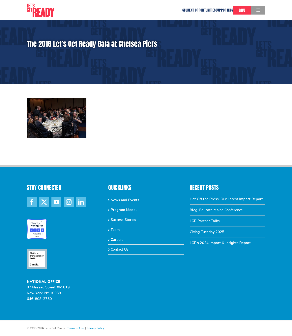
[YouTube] (56, 202)
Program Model (124, 209)
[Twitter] (44, 202)
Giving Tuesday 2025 (207, 232)
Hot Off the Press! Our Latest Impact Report (226, 199)
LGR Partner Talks (205, 221)
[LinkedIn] (81, 202)
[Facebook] (32, 202)
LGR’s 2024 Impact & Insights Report (220, 243)
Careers (117, 239)
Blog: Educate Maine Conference (216, 210)
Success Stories (123, 219)
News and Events (125, 200)
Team (115, 229)
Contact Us (120, 249)
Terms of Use (75, 328)
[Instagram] (69, 202)
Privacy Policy (95, 328)
